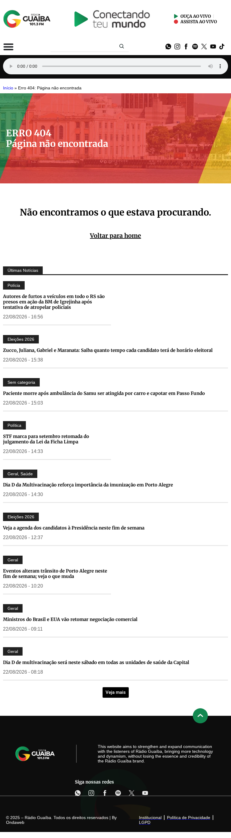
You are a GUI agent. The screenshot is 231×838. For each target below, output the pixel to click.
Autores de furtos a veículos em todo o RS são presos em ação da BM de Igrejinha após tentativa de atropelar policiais (54, 301)
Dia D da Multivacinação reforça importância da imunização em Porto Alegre (88, 485)
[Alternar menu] (8, 46)
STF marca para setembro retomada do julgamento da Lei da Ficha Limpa (46, 439)
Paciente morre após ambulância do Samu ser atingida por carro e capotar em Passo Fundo (104, 393)
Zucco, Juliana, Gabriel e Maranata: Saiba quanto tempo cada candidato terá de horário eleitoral (108, 350)
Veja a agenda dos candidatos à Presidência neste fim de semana (73, 528)
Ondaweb (15, 822)
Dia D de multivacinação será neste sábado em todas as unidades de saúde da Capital (96, 662)
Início (8, 88)
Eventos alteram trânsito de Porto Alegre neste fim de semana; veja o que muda (55, 573)
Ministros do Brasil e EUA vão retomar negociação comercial (70, 619)
